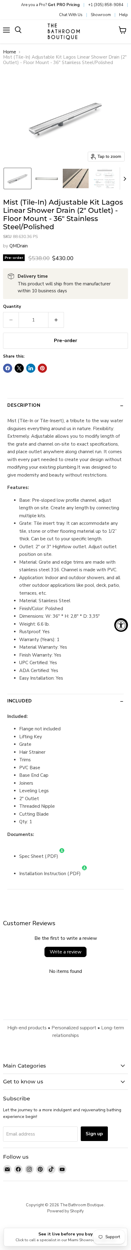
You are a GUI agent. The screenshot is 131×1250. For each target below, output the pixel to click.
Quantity (12, 306)
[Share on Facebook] (7, 368)
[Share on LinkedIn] (30, 368)
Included (19, 701)
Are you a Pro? (50, 5)
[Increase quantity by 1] (56, 320)
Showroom (101, 15)
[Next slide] (124, 178)
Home (9, 52)
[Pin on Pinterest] (42, 368)
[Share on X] (19, 368)
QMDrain (18, 246)
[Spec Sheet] (61, 856)
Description (24, 405)
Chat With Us (71, 15)
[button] (17, 178)
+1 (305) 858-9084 (105, 5)
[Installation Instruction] (84, 874)
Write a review (65, 952)
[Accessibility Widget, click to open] (121, 625)
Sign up (94, 1133)
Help (123, 15)
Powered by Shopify (65, 1211)
